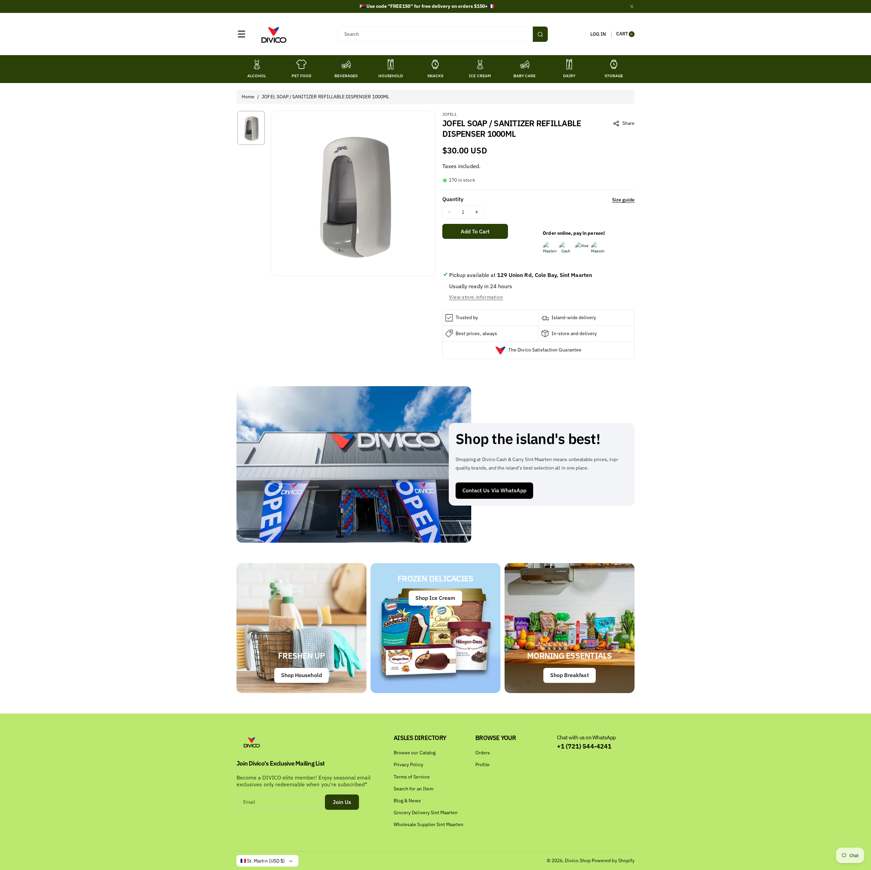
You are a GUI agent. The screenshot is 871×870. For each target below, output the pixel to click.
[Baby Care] (524, 64)
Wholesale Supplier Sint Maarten (429, 824)
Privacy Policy (408, 764)
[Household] (390, 64)
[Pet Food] (301, 64)
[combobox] (442, 34)
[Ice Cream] (480, 64)
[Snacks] (435, 64)
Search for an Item (413, 789)
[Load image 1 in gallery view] (251, 128)
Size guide (623, 200)
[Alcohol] (256, 64)
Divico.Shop (578, 860)
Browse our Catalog (415, 753)
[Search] (540, 34)
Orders (482, 753)
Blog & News (407, 801)
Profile (482, 764)
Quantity (452, 199)
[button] (241, 34)
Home (248, 97)
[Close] (632, 6)
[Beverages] (346, 64)
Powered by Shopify (613, 860)
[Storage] (613, 64)
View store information (476, 297)
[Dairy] (569, 64)
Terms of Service (412, 777)
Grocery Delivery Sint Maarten (426, 812)
